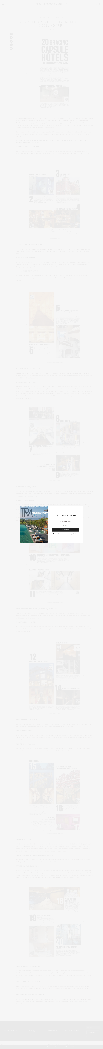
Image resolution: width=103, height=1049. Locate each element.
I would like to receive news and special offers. (66, 533)
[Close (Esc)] (80, 508)
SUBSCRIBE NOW (65, 530)
